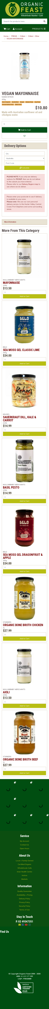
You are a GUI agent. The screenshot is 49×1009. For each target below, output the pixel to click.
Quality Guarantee (24, 891)
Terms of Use (24, 910)
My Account (24, 841)
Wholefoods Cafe (24, 868)
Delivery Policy (24, 899)
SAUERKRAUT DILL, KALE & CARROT (19, 418)
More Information (10, 222)
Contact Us (24, 845)
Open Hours (24, 848)
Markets (24, 879)
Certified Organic (24, 864)
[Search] (44, 21)
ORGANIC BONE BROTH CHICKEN (23, 625)
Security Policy (24, 906)
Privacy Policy (24, 902)
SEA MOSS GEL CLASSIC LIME (21, 350)
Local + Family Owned (24, 861)
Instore (24, 875)
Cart (8, 29)
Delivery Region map (30, 184)
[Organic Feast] (24, 9)
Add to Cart (25, 130)
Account (18, 29)
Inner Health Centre (24, 872)
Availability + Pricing (24, 895)
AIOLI (6, 692)
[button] (24, 136)
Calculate (25, 168)
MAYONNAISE (11, 282)
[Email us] (19, 924)
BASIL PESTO (11, 487)
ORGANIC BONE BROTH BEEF (20, 759)
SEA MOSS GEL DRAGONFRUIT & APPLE (23, 556)
